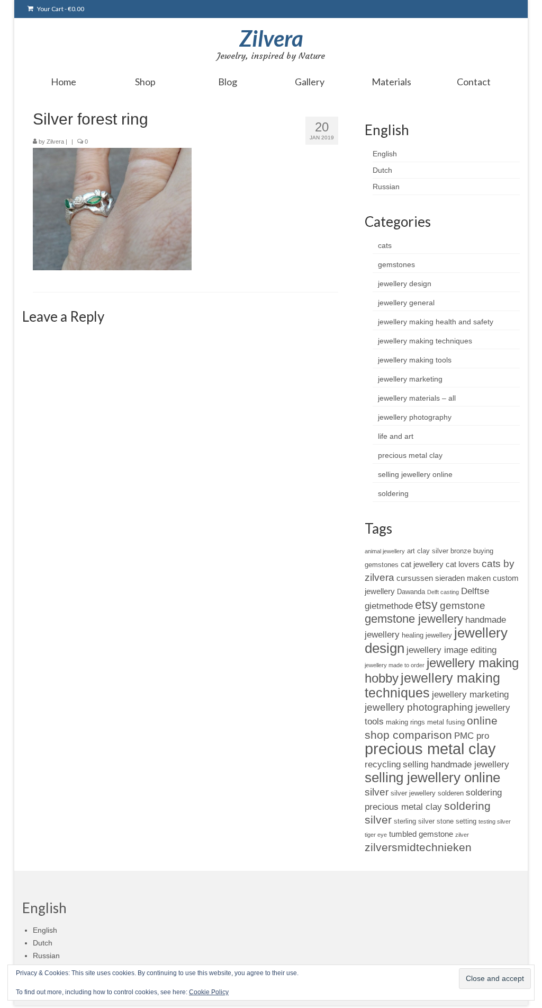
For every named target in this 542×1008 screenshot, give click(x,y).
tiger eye (376, 835)
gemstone (462, 605)
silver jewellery (413, 793)
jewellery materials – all (417, 398)
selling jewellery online (415, 474)
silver (377, 792)
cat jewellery (422, 564)
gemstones (396, 264)
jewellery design (404, 283)
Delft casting (443, 592)
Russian (386, 186)
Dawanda (411, 592)
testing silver (494, 821)
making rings (405, 722)
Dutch (382, 170)
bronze (460, 551)
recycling (383, 764)
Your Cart (60, 9)
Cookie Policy (209, 992)
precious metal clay (410, 455)
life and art (395, 436)
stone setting (456, 821)
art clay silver (427, 551)
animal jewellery (385, 551)
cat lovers (463, 564)
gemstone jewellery (414, 618)
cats (385, 245)
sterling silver (414, 821)
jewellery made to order (394, 665)
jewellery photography (414, 417)
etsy (426, 605)
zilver (462, 835)
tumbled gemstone (421, 833)
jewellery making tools (414, 360)
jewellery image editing (451, 649)
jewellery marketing (410, 379)
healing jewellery (427, 635)
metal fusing (446, 722)
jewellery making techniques (425, 341)
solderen (451, 793)
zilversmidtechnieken (418, 847)
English (385, 153)
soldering (393, 493)
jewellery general (406, 302)
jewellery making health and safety (435, 321)
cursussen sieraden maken (443, 577)
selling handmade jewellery (456, 764)
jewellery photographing (419, 707)
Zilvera (271, 38)
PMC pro (471, 735)
